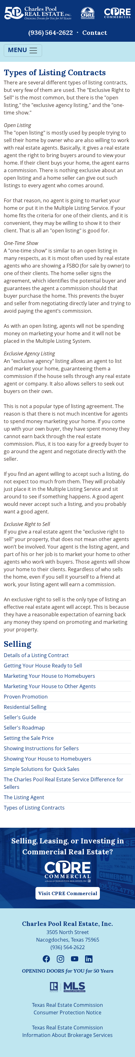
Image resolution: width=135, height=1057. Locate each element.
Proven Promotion (26, 696)
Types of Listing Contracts (34, 807)
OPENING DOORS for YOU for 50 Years (67, 971)
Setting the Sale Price (29, 738)
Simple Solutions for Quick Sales (41, 769)
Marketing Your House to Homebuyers (49, 675)
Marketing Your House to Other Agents (50, 686)
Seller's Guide (20, 717)
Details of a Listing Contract (36, 655)
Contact (94, 32)
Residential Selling (25, 707)
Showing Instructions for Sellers (41, 748)
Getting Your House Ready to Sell (43, 665)
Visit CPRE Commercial (67, 893)
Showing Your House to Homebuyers (47, 758)
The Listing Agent (24, 797)
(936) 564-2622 (50, 32)
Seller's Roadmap (24, 727)
